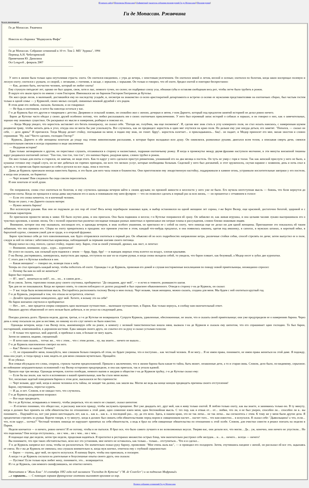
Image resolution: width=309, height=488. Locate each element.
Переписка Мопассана (124, 2)
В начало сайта (106, 2)
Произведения (203, 2)
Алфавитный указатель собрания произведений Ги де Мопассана (165, 2)
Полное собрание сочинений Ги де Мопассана (154, 484)
